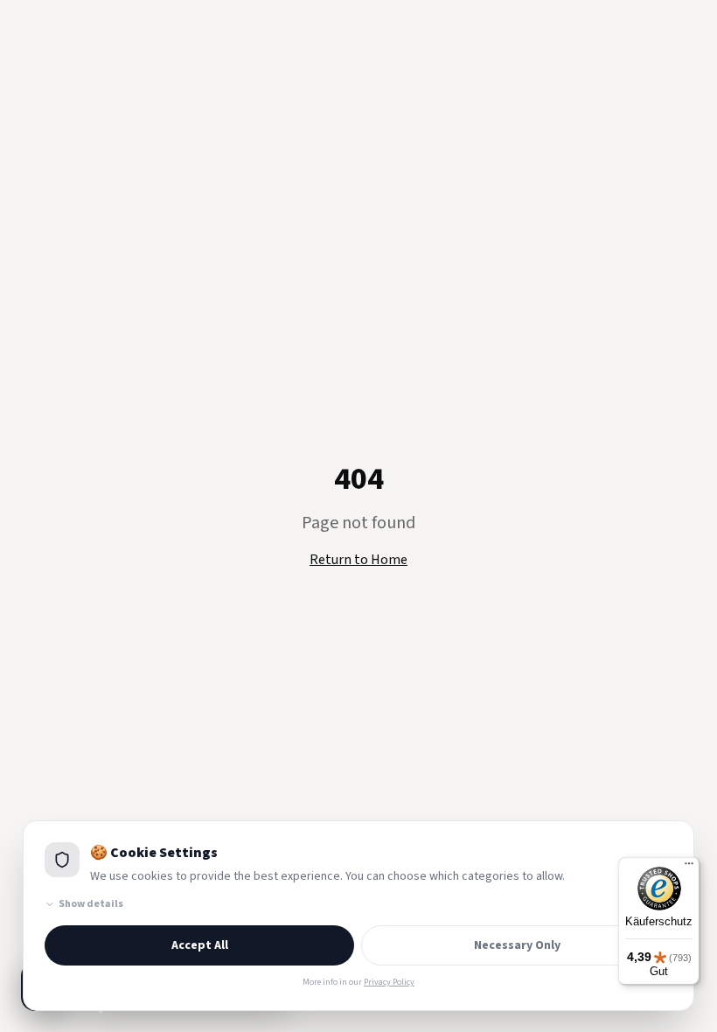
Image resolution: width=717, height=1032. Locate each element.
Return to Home (358, 559)
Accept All (199, 945)
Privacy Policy (389, 982)
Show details (91, 904)
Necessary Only (517, 945)
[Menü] (689, 867)
